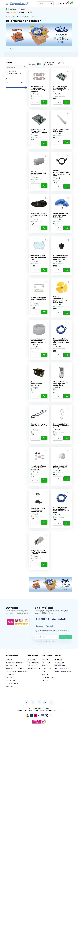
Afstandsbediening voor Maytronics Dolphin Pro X (60, 383)
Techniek (45, 680)
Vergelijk (35, 94)
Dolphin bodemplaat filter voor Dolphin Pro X (39, 299)
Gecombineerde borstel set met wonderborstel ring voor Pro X (38, 89)
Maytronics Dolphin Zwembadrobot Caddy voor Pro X (38, 510)
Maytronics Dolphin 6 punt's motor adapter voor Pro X (39, 552)
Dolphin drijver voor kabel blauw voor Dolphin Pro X (60, 215)
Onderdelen (11, 17)
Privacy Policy (10, 680)
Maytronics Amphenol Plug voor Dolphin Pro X (39, 215)
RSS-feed (46, 708)
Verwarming (46, 665)
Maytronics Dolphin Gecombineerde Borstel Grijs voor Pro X (61, 89)
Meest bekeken (49, 63)
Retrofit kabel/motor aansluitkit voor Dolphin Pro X (39, 468)
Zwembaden (46, 662)
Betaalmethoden (12, 665)
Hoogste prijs (48, 65)
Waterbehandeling (12, 683)
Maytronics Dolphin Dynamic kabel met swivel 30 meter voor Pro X (61, 510)
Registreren (31, 660)
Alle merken (12, 71)
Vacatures (9, 686)
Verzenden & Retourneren (14, 668)
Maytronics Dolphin (14, 74)
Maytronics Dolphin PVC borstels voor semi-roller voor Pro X (39, 131)
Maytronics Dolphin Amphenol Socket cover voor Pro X (60, 257)
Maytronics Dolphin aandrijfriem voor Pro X (61, 425)
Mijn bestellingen (33, 662)
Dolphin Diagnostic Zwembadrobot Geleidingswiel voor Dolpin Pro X (38, 341)
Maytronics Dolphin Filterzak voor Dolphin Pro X (39, 257)
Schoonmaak (46, 668)
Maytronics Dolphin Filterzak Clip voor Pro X (39, 425)
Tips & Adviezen (11, 674)
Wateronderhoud (48, 677)
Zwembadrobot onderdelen (26, 17)
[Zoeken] (51, 3)
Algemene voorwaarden (14, 662)
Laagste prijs (60, 63)
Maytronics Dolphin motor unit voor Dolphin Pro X (38, 383)
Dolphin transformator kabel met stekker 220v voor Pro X (61, 173)
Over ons (9, 660)
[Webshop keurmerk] (39, 721)
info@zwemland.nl (59, 619)
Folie (43, 671)
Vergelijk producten (34, 668)
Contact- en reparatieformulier (16, 671)
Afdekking (45, 674)
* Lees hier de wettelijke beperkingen (45, 641)
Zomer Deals (46, 660)
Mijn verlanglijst (33, 665)
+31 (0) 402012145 (42, 619)
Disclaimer (9, 677)
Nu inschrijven (65, 637)
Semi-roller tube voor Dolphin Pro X (61, 130)
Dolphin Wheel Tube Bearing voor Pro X (60, 467)
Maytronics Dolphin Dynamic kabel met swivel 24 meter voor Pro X (61, 341)
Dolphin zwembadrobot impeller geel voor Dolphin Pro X (60, 299)
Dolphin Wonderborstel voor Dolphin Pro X (38, 173)
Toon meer (10, 49)
